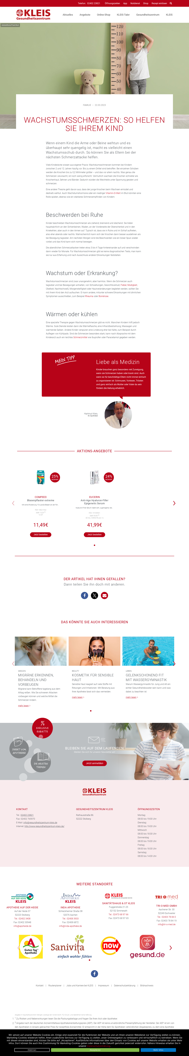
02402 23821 (93, 3)
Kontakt (39, 985)
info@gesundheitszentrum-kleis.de (40, 822)
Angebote (85, 14)
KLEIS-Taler (123, 14)
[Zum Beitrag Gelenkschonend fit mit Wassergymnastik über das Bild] (148, 651)
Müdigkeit (132, 285)
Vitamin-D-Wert (113, 193)
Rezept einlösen (159, 3)
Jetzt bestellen (41, 534)
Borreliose (103, 296)
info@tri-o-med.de (166, 924)
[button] (175, 501)
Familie (87, 105)
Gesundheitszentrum (147, 14)
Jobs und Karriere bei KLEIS (79, 985)
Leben (129, 671)
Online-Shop (103, 14)
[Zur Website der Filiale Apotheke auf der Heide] (22, 898)
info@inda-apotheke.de (70, 926)
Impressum (103, 985)
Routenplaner (54, 985)
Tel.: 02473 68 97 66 (118, 914)
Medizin (22, 671)
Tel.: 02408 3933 (70, 918)
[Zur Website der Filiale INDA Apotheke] (70, 898)
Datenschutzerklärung (124, 985)
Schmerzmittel (80, 337)
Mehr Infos (158, 1050)
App (125, 3)
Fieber (123, 285)
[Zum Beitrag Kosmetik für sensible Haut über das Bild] (94, 651)
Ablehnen (32, 1050)
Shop (145, 3)
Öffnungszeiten (112, 3)
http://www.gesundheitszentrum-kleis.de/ (44, 826)
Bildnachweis (146, 985)
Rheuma (89, 296)
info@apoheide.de (22, 926)
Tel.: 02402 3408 (22, 918)
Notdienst (135, 3)
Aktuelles (68, 14)
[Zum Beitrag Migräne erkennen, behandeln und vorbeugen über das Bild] (41, 651)
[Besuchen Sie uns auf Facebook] (94, 973)
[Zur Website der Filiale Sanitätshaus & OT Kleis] (118, 896)
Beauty (75, 671)
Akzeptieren (95, 1050)
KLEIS (169, 14)
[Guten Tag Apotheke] (31, 947)
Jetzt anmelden (94, 763)
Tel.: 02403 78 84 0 (166, 917)
